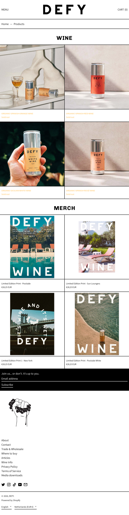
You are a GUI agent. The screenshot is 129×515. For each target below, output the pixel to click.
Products (19, 24)
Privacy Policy (9, 466)
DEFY (11, 495)
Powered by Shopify (10, 500)
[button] (123, 9)
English (5, 506)
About (5, 440)
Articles (5, 458)
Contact (6, 444)
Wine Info (7, 462)
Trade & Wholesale (12, 449)
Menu (5, 9)
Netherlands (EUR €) (24, 506)
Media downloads (11, 475)
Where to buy (9, 453)
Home (5, 24)
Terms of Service (11, 471)
